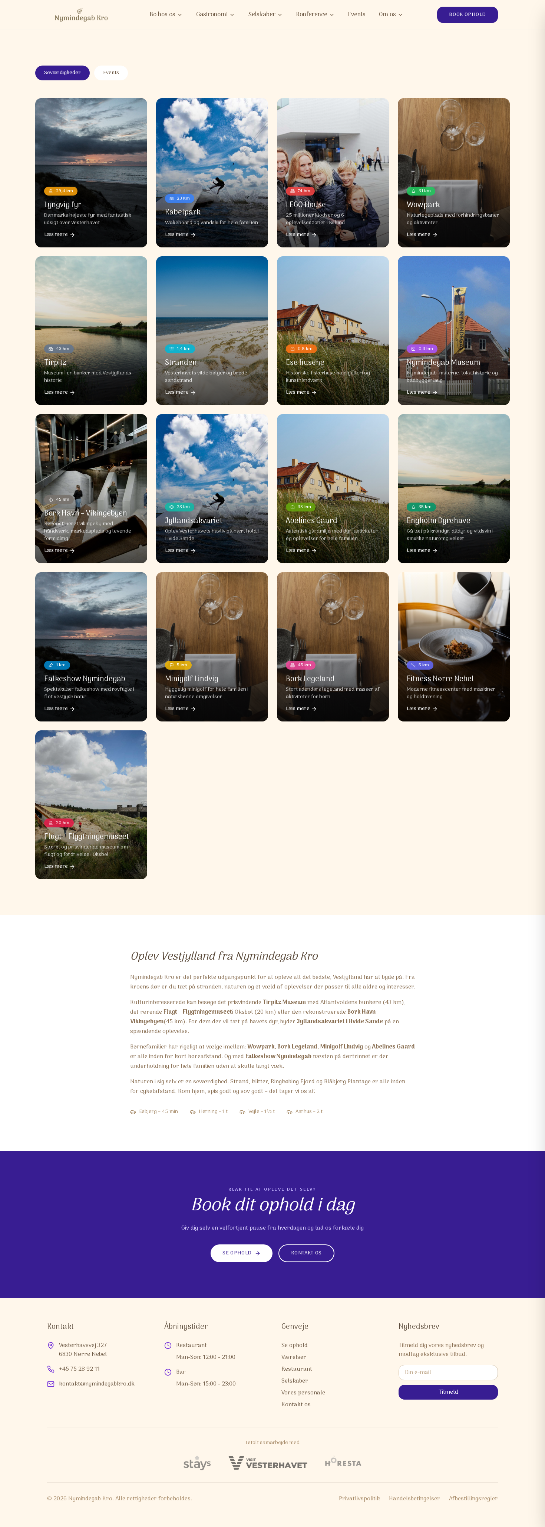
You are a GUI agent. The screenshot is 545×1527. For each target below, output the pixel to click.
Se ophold (237, 1253)
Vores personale (303, 1393)
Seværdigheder (62, 73)
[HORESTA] (343, 1463)
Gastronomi (212, 15)
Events (357, 15)
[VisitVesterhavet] (267, 1463)
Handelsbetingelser (414, 1498)
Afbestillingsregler (473, 1498)
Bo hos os (162, 15)
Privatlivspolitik (359, 1498)
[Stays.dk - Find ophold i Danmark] (197, 1463)
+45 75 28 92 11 (79, 1369)
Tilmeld (448, 1392)
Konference (311, 15)
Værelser (293, 1357)
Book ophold (467, 14)
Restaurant (296, 1369)
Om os (387, 15)
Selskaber (261, 15)
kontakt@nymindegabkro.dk (97, 1384)
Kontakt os (306, 1253)
